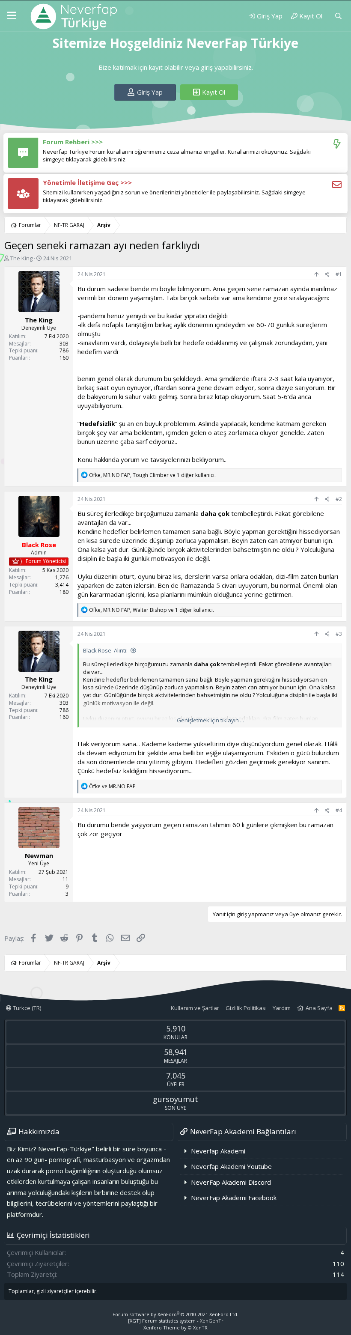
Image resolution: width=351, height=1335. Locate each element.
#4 (339, 810)
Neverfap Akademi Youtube (231, 1166)
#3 (339, 634)
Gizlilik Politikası (246, 1008)
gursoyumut (175, 1099)
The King (21, 258)
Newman (39, 855)
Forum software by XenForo (175, 1314)
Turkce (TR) (26, 1008)
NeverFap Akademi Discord (231, 1182)
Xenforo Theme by (175, 1327)
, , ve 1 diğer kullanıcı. (152, 475)
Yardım (282, 1008)
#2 (339, 499)
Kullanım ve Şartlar (195, 1008)
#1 (339, 274)
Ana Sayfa (319, 1008)
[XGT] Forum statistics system (175, 1320)
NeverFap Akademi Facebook (234, 1197)
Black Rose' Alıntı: (105, 650)
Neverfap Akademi (218, 1151)
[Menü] (12, 15)
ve (112, 786)
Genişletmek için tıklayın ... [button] (210, 720)
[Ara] (338, 16)
